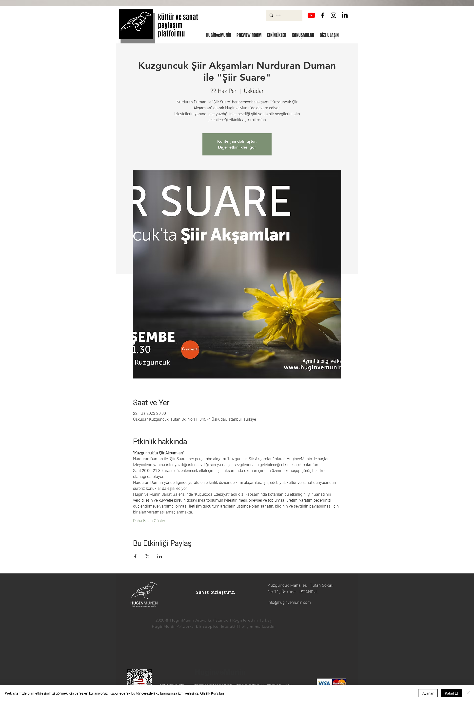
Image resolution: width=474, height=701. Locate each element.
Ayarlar (428, 693)
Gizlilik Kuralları (212, 693)
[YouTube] (311, 15)
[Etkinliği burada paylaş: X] (147, 556)
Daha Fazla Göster (149, 520)
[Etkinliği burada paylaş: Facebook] (135, 556)
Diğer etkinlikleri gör (237, 147)
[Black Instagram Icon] (333, 15)
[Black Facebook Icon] (322, 15)
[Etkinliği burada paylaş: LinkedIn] (159, 556)
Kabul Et (451, 693)
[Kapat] (468, 693)
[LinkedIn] (344, 15)
